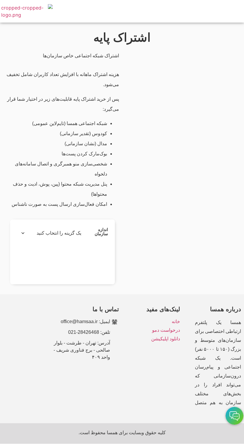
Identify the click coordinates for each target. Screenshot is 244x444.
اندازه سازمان (101, 231)
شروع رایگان (47, 260)
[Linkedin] (93, 374)
